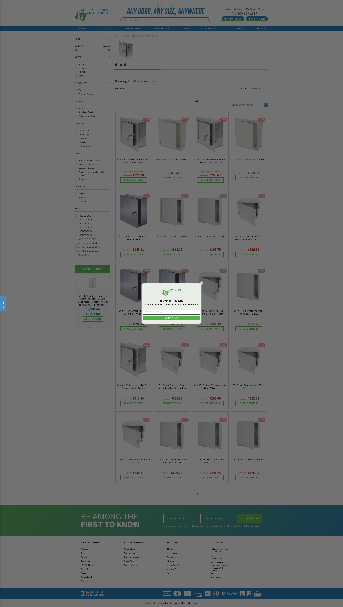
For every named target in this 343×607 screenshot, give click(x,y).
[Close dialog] (201, 283)
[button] (3, 303)
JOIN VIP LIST (171, 318)
